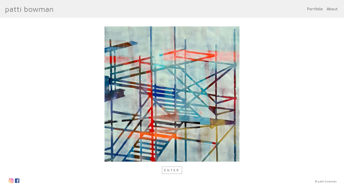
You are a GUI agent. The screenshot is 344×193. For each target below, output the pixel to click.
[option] (172, 94)
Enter (172, 170)
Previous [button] (14, 94)
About (332, 9)
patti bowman (29, 9)
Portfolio (315, 9)
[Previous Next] (172, 94)
